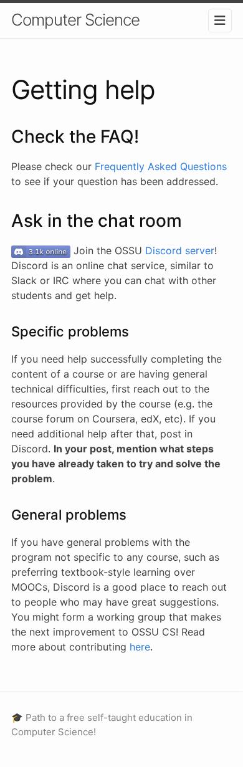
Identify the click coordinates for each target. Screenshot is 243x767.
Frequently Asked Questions (161, 166)
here (140, 647)
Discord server (179, 250)
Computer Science (75, 19)
